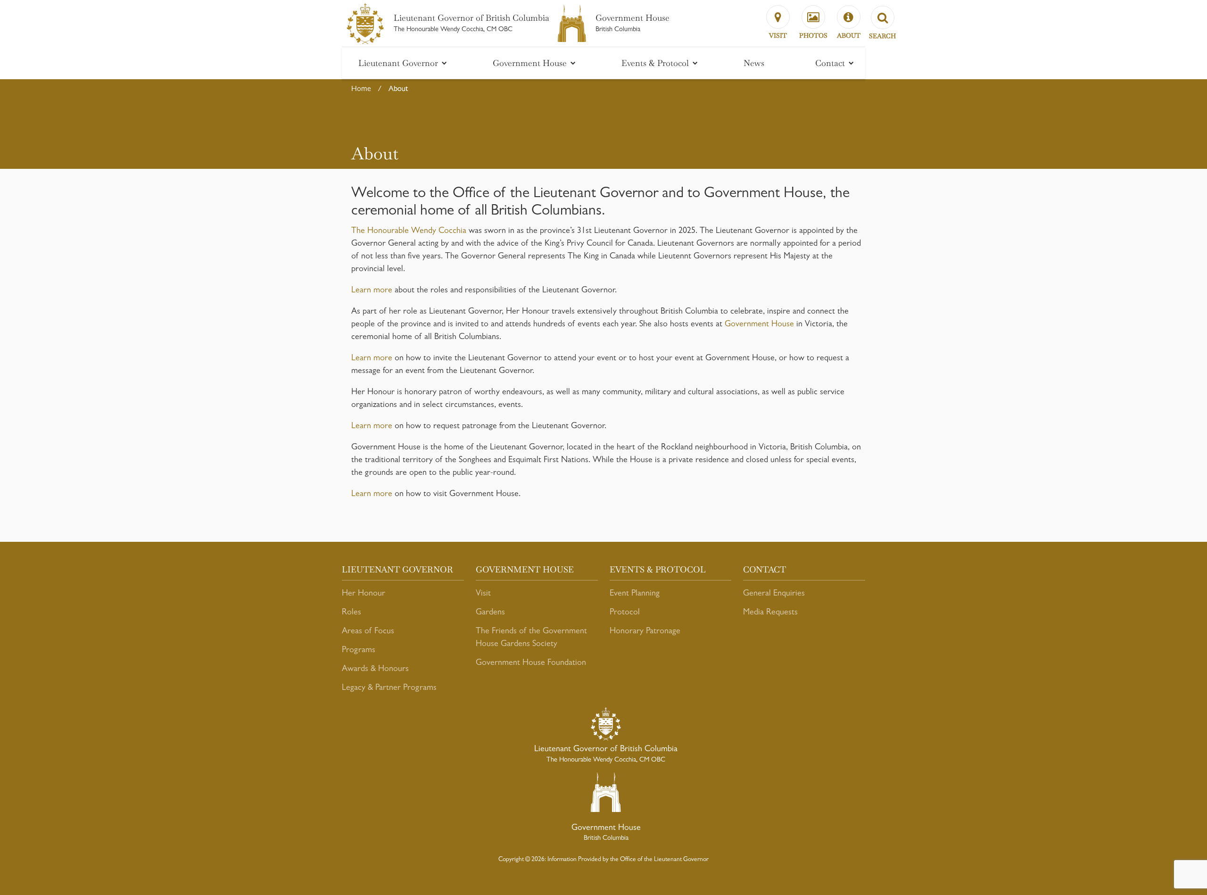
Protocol (625, 613)
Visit (483, 594)
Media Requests (770, 613)
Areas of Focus (368, 632)
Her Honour (363, 594)
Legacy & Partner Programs (389, 688)
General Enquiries (774, 594)
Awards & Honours (375, 669)
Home (361, 89)
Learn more (371, 291)
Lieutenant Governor (399, 63)
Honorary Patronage (645, 632)
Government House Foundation (531, 663)
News (754, 63)
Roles (351, 613)
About (398, 89)
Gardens (490, 613)
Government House (531, 63)
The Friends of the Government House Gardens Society (531, 638)
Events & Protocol (656, 63)
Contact (831, 63)
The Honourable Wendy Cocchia (408, 231)
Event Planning (635, 594)
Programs (358, 650)
